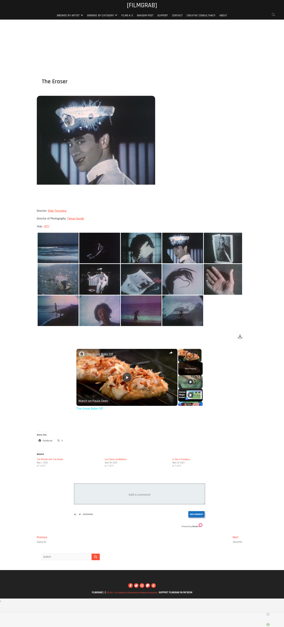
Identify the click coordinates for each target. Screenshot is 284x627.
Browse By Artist (68, 15)
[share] (171, 353)
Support (162, 15)
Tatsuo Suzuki (75, 218)
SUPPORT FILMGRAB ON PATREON (175, 592)
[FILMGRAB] (142, 5)
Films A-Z (127, 15)
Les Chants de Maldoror (116, 459)
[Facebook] (130, 585)
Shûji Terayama (57, 210)
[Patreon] (147, 585)
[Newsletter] (153, 585)
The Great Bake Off (100, 354)
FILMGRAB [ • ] (99, 592)
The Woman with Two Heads (50, 459)
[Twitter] (136, 585)
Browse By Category (100, 15)
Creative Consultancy (201, 15)
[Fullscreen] (199, 360)
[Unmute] (184, 360)
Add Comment (196, 514)
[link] (81, 354)
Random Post (145, 15)
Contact (177, 15)
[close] (267, 614)
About (223, 15)
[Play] (180, 360)
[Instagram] (142, 585)
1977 (46, 226)
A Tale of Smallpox (181, 459)
